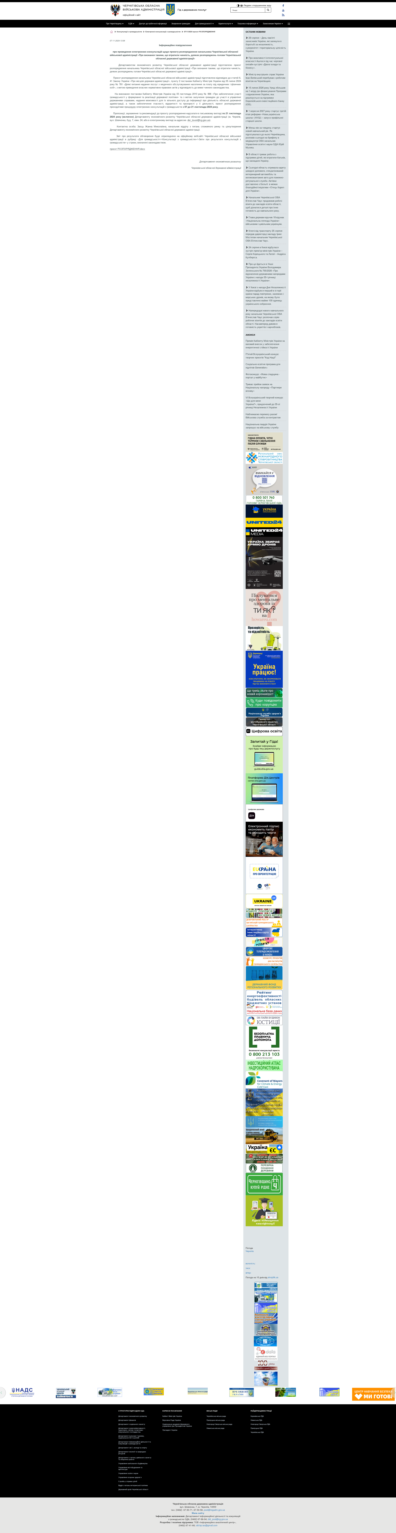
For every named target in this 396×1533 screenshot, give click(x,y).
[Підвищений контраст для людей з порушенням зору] (238, 5)
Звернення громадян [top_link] (180, 24)
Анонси (250, 334)
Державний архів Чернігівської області (133, 1489)
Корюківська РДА (257, 1416)
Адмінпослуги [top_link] (224, 24)
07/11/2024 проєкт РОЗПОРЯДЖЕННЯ (199, 31)
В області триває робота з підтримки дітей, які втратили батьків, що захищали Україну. (266, 157)
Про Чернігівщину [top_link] (114, 24)
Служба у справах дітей (127, 1481)
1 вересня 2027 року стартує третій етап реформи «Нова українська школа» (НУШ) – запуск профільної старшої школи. (266, 115)
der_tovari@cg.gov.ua (198, 120)
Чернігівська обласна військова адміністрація (144, 7)
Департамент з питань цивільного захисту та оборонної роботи (134, 1458)
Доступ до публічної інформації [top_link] (153, 24)
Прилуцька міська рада (216, 1420)
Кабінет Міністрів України (172, 1416)
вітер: (248, 1272)
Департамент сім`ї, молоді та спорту (132, 1447)
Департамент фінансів (127, 1420)
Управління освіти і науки (128, 1473)
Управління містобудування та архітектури (130, 1468)
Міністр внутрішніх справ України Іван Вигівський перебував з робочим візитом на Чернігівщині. (265, 78)
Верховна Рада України (171, 1420)
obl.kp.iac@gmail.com (206, 1525)
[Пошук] (268, 10)
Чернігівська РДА (257, 1432)
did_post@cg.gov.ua (218, 1519)
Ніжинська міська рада (215, 1428)
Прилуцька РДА (257, 1428)
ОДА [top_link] (130, 24)
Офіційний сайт (132, 14)
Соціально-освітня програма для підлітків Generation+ (263, 365)
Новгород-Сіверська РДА (260, 1424)
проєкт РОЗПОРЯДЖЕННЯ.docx (127, 148)
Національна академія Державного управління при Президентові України (177, 1425)
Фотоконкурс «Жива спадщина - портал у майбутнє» (263, 375)
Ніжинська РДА (256, 1420)
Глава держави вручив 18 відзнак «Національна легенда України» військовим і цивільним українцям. (265, 220)
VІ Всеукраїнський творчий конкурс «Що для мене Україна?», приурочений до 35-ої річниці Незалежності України (264, 402)
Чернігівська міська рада (216, 1416)
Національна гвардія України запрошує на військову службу (262, 426)
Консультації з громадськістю (129, 31)
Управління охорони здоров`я (130, 1477)
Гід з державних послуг (192, 9)
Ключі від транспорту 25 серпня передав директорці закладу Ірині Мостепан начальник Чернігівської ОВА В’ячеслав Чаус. (264, 235)
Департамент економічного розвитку (132, 1416)
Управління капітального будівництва (132, 1463)
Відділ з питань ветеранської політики (133, 1485)
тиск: (248, 1268)
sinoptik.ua (273, 1277)
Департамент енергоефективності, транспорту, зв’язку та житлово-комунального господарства (131, 1430)
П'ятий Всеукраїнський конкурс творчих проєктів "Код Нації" (262, 355)
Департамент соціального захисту (131, 1424)
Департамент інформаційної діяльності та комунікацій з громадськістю (134, 1442)
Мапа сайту (198, 1512)
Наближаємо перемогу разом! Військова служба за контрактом (263, 415)
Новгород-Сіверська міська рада (219, 1424)
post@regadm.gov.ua (214, 1509)
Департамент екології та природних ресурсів (132, 1452)
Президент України (169, 1430)
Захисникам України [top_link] (272, 24)
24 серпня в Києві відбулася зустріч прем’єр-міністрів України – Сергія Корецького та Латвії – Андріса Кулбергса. (266, 252)
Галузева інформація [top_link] (247, 24)
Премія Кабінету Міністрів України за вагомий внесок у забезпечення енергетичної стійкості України (265, 344)
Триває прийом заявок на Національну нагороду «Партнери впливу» (264, 387)
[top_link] (288, 24)
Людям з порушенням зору (257, 5)
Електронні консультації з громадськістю (163, 31)
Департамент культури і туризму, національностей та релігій (131, 1437)
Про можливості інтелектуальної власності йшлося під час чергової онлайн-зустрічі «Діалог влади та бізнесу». (264, 62)
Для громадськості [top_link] (203, 24)
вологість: (250, 1263)
